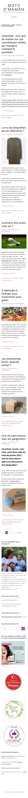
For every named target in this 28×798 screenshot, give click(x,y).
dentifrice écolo (17, 379)
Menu (14, 17)
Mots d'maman (14, 7)
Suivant (19, 532)
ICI (15, 606)
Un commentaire (7, 348)
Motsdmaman (20, 55)
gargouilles (17, 522)
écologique (9, 522)
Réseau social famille (8, 756)
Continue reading (8, 110)
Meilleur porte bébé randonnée (11, 768)
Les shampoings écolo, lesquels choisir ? (11, 362)
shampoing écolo (15, 423)
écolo (7, 423)
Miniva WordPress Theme (17, 792)
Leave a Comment (7, 117)
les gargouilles (14, 481)
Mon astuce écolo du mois (14, 115)
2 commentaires (7, 425)
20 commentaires (7, 524)
